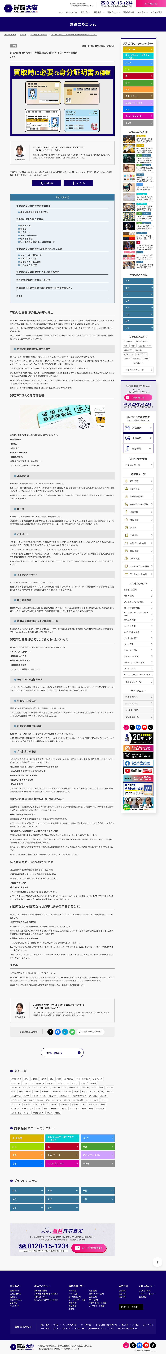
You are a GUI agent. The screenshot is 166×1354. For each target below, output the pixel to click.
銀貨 (13, 1091)
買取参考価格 (128, 12)
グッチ (89, 1100)
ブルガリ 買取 (129, 668)
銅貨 (26, 1079)
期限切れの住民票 (28, 258)
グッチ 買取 (129, 644)
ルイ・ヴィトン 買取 (132, 632)
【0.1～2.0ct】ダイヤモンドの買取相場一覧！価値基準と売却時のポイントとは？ (144, 200)
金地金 (67, 1100)
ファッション (16, 1083)
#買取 (12, 57)
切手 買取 (134, 535)
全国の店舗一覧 (132, 465)
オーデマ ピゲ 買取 (132, 607)
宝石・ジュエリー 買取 (139, 504)
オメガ (110, 1091)
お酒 (84, 1108)
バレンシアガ (16, 1113)
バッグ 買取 (135, 488)
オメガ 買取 (129, 595)
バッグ (65, 1108)
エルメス (104, 1096)
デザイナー (46, 1091)
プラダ (104, 1100)
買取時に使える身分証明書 (29, 219)
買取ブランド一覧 (133, 681)
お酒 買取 (134, 512)
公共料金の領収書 (28, 265)
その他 (13, 45)
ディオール (45, 1328)
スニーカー (75, 1108)
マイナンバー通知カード (31, 255)
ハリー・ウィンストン (19, 1087)
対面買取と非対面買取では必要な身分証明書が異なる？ (44, 287)
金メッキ (110, 1087)
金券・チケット (54, 1155)
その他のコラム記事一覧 (39, 34)
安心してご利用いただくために (46, 1300)
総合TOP (14, 1286)
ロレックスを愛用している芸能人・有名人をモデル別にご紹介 (144, 228)
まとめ (19, 295)
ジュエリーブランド (59, 1087)
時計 (85, 1146)
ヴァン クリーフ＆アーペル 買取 (137, 674)
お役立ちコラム (132, 716)
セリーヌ (75, 1104)
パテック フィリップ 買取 (134, 601)
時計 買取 (134, 481)
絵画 (91, 1108)
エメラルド (15, 1108)
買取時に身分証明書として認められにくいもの (39, 248)
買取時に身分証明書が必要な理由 (33, 205)
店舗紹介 (13, 1296)
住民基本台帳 (26, 238)
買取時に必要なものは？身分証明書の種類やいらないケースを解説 (74, 34)
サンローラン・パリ (39, 1096)
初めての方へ (71, 12)
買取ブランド (15, 1290)
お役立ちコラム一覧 (134, 370)
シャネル (27, 1104)
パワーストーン (64, 1083)
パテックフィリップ (89, 1091)
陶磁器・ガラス (39, 1113)
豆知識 (40, 1100)
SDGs (58, 1113)
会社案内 (142, 1296)
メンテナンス (98, 1079)
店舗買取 (137, 427)
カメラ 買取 (135, 558)
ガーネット (65, 1104)
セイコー (86, 1087)
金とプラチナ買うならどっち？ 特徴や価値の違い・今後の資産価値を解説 (144, 151)
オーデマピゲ (74, 1087)
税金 (84, 1104)
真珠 (46, 1108)
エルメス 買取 (130, 619)
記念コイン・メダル (91, 1155)
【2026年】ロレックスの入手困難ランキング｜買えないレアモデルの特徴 (144, 219)
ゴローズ (85, 1083)
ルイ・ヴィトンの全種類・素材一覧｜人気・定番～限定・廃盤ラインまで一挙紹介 (144, 239)
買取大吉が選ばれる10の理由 (46, 1293)
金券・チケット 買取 (138, 543)
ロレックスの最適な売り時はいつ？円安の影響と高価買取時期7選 (144, 160)
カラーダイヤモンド (83, 1079)
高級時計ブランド (80, 1096)
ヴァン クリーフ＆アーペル (128, 1328)
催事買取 (137, 448)
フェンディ (53, 1096)
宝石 (94, 1087)
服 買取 (133, 527)
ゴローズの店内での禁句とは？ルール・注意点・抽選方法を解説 (144, 247)
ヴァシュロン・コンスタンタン (39, 1087)
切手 (77, 1091)
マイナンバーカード (29, 235)
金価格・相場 (78, 1100)
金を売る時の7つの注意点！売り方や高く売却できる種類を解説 (144, 141)
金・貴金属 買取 (136, 496)
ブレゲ (50, 1113)
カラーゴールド (28, 1108)
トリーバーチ (28, 1083)
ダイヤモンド (16, 1100)
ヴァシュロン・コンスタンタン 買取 (136, 614)
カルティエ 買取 (130, 650)
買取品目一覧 (76, 1286)
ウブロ (27, 1096)
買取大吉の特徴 (40, 1290)
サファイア (55, 1108)
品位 (21, 1091)
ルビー (27, 1113)
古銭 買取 (134, 550)
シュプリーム (16, 1096)
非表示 (65, 197)
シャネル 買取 (130, 626)
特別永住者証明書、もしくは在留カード (37, 241)
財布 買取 (134, 519)
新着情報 (13, 1303)
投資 (59, 1100)
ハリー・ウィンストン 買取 (134, 662)
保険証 (23, 228)
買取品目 (23, 34)
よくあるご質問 (156, 12)
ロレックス (93, 1096)
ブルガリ (44, 1104)
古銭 (14, 1163)
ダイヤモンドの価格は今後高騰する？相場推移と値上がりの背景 (144, 208)
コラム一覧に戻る (54, 1052)
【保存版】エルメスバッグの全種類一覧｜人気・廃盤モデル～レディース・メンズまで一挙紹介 (144, 182)
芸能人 (94, 1083)
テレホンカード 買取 (138, 574)
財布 (39, 1108)
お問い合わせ (138, 397)
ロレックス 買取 (130, 589)
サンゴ (29, 1091)
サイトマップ (14, 1306)
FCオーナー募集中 (129, 1306)
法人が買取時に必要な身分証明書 (33, 279)
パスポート (25, 232)
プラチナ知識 (16, 1079)
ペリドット (51, 1083)
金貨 (36, 1104)
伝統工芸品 (69, 1079)
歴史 (101, 1087)
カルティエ (50, 1100)
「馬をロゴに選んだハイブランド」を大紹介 (144, 188)
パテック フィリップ (69, 1325)
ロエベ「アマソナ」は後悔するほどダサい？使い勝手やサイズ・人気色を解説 (144, 258)
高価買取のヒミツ (41, 1296)
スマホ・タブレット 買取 (139, 566)
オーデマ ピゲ (86, 1325)
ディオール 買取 (130, 638)
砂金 (37, 1091)
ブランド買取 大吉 (10, 34)
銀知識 (35, 1079)
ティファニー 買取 (131, 656)
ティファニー (16, 1104)
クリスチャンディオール (97, 1104)
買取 (96, 1100)
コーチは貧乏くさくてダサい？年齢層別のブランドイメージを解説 (144, 267)
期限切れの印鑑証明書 (30, 261)
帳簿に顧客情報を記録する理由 (34, 212)
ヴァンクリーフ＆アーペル (62, 1091)
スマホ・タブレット (56, 1163)
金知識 (43, 1079)
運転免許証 (25, 225)
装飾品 (101, 1091)
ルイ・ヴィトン (29, 1100)
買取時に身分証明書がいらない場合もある (37, 272)
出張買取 (137, 438)
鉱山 (51, 1079)
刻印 (59, 1079)
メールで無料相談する (92, 1247)
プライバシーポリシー (147, 1293)
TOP (61, 12)
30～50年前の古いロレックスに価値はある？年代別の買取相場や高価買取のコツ (144, 171)
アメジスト (100, 1108)
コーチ (75, 1083)
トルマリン (40, 1083)
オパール (54, 1104)
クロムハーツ (65, 1096)
